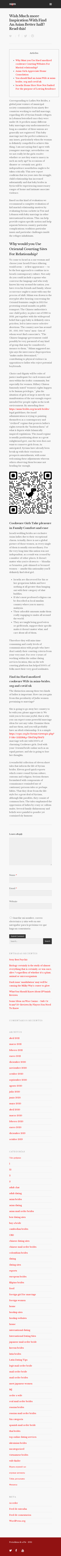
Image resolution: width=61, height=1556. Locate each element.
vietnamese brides (18, 1455)
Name (13, 875)
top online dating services (22, 1437)
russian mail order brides (22, 1413)
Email (13, 888)
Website (13, 901)
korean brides (16, 1348)
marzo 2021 (15, 1044)
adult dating (15, 1193)
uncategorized (16, 1449)
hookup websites (18, 1318)
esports (13, 1270)
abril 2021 (14, 1038)
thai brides (14, 1431)
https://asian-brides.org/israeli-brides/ (29, 409)
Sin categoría (16, 1419)
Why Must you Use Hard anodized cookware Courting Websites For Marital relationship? (34, 64)
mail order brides (18, 1377)
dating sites (15, 1265)
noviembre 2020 (18, 1068)
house (12, 1324)
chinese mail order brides (22, 1247)
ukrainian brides (18, 1443)
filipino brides (16, 1282)
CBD (11, 1235)
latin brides (15, 1354)
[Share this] (19, 36)
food (11, 1288)
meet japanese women (20, 1383)
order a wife (15, 1395)
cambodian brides (18, 1229)
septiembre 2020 (18, 1080)
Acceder (13, 1503)
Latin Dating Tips (18, 1360)
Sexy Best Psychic (18, 959)
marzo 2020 (15, 1115)
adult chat (14, 1187)
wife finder (15, 1461)
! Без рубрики (15, 1158)
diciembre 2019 (17, 1133)
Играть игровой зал (17, 1466)
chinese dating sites (19, 1241)
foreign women (17, 1300)
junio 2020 (15, 1097)
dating (12, 1258)
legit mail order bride (20, 1365)
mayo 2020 (15, 1103)
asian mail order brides (21, 1211)
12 (10, 1169)
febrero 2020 (16, 1121)
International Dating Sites (22, 1336)
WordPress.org (17, 1521)
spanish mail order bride (22, 1425)
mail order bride (18, 1371)
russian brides (16, 1407)
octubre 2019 (16, 1139)
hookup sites (16, 1312)
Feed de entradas (18, 1509)
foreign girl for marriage (22, 1294)
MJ (10, 1389)
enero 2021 (15, 1056)
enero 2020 (15, 1127)
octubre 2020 (16, 1074)
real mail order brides (21, 1401)
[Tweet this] (25, 36)
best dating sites (17, 1217)
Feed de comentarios (20, 1515)
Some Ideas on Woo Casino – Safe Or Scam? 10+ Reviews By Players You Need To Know (30, 1004)
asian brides (15, 1199)
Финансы (13, 1484)
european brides (18, 1276)
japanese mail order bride (23, 1342)
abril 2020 (14, 1109)
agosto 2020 (15, 1086)
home (12, 1306)
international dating (19, 1330)
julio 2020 (14, 1091)
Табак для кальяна (17, 1478)
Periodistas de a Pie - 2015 (20, 1542)
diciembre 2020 (17, 1062)
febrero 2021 (16, 1050)
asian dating (15, 1205)
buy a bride (15, 1223)
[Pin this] (32, 36)
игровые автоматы (17, 1473)
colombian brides (18, 1253)
